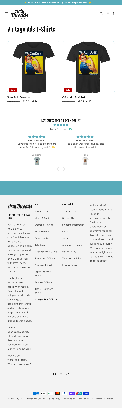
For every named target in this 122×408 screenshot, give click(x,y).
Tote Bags (40, 245)
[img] (61, 125)
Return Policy (69, 251)
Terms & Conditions (72, 258)
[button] (6, 13)
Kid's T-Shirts (42, 231)
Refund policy (54, 399)
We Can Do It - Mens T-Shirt (73, 97)
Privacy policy (69, 399)
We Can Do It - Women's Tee (18, 97)
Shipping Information (73, 224)
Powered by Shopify (36, 399)
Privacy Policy (69, 265)
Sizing (65, 238)
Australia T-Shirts (44, 265)
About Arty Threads (72, 245)
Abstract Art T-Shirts (46, 251)
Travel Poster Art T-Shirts (45, 291)
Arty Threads (21, 399)
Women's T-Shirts (44, 224)
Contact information (104, 399)
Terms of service (85, 399)
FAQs (65, 231)
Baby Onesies (42, 238)
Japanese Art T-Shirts (43, 273)
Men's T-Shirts (42, 218)
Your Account (69, 211)
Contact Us (68, 218)
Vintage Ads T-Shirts (46, 299)
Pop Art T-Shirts (43, 282)
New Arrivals (41, 211)
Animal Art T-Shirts (45, 258)
